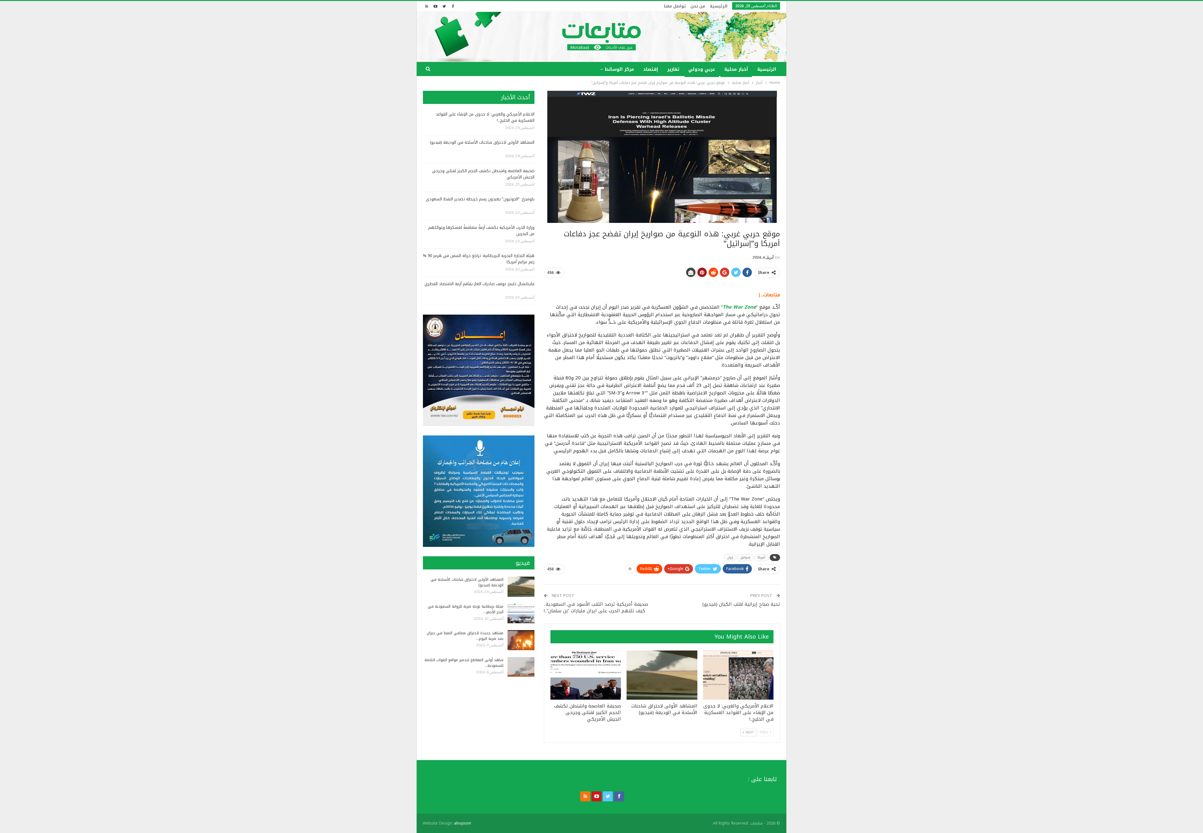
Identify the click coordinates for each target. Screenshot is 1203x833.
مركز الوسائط (619, 69)
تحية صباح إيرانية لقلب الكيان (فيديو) (741, 604)
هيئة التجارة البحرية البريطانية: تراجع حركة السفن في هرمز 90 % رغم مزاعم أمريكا (478, 259)
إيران (730, 557)
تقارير (673, 69)
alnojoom (462, 823)
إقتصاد (650, 69)
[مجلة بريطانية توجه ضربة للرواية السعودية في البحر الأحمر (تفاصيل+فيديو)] (521, 614)
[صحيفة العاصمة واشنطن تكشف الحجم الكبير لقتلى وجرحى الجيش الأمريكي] (585, 675)
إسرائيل (745, 557)
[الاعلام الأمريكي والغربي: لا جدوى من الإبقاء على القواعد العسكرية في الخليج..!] (738, 675)
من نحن (697, 6)
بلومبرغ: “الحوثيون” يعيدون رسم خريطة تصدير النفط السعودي (480, 199)
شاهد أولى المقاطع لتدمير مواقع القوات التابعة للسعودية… (463, 662)
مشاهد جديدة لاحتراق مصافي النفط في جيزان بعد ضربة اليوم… (465, 636)
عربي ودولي (701, 69)
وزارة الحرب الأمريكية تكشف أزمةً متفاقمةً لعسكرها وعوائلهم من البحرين (481, 231)
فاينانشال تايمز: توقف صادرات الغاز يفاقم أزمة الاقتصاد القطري (479, 284)
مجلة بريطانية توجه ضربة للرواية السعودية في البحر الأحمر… (465, 609)
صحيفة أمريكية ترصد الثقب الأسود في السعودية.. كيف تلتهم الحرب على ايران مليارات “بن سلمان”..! (596, 607)
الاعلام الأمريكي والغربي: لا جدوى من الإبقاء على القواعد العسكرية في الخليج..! (485, 117)
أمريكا (761, 557)
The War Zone (739, 307)
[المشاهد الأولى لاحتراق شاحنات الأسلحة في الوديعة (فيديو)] (662, 675)
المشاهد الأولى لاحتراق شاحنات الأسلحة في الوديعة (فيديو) (482, 142)
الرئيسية (718, 6)
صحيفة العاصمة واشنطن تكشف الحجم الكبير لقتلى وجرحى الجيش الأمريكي (483, 174)
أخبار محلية (736, 69)
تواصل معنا (675, 6)
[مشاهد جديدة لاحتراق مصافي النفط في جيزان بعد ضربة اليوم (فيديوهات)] (521, 640)
